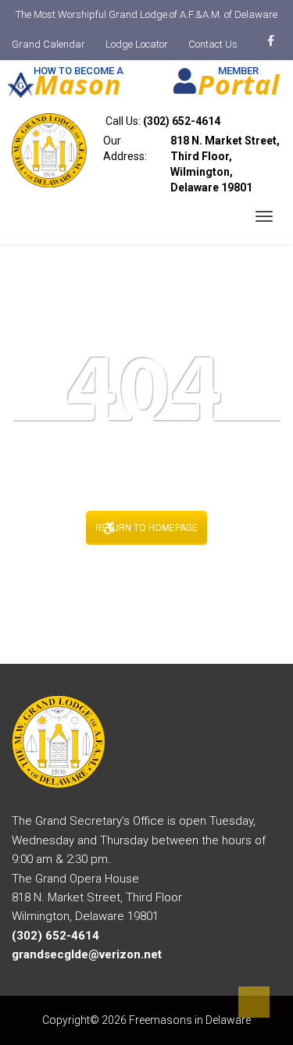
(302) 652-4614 (181, 121)
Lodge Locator (136, 44)
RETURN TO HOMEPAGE (146, 527)
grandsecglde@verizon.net (87, 954)
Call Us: (161, 121)
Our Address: (191, 164)
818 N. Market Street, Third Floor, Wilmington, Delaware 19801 (225, 164)
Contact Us (213, 44)
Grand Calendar (48, 44)
